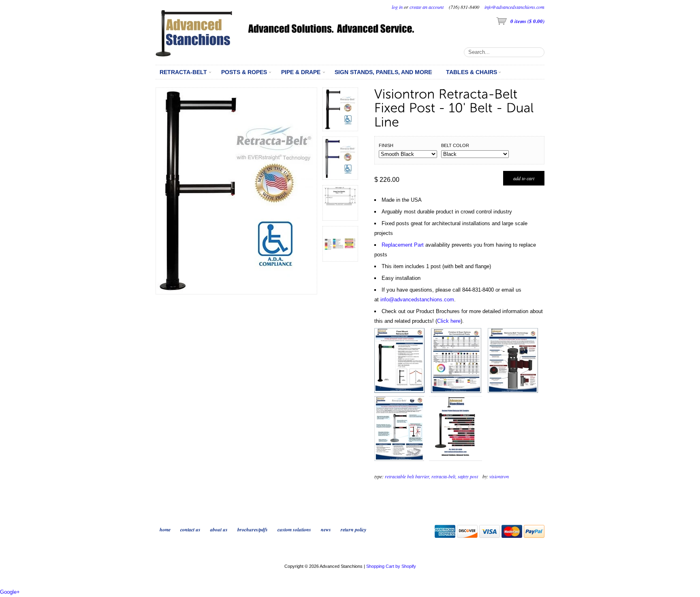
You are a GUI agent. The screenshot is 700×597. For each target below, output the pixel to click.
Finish (386, 145)
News (326, 529)
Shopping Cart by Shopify (391, 566)
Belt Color (455, 145)
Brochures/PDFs (252, 529)
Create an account (427, 7)
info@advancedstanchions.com (514, 7)
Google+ (10, 592)
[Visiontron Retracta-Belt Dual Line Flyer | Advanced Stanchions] (399, 459)
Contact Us (190, 529)
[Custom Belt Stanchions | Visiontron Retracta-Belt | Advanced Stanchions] (455, 459)
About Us (219, 529)
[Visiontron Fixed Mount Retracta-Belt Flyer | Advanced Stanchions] (399, 391)
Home (165, 529)
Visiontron (499, 476)
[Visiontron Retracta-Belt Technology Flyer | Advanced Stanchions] (513, 391)
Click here (449, 321)
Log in (397, 7)
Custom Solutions (294, 529)
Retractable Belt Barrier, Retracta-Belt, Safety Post (431, 476)
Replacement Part (403, 245)
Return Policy (353, 529)
